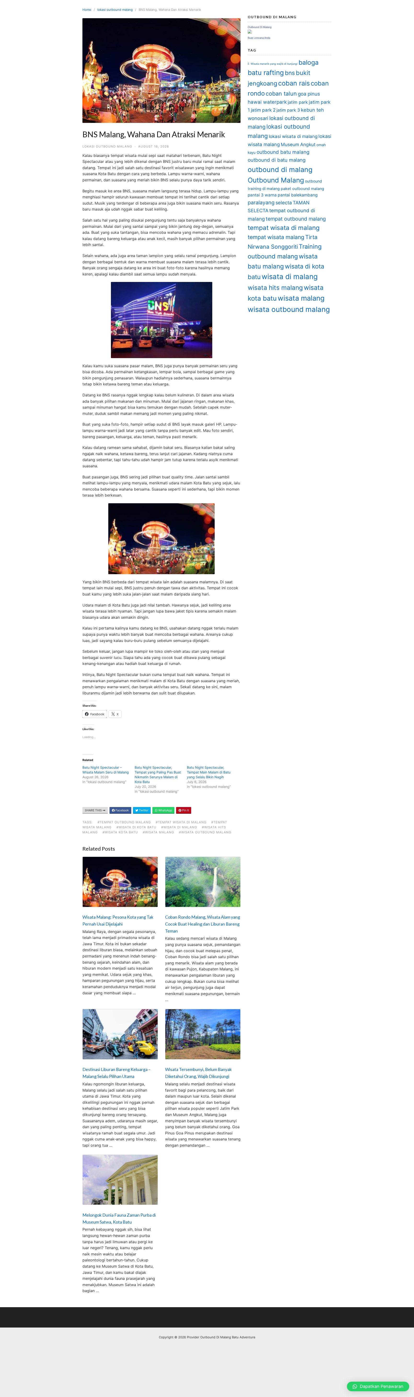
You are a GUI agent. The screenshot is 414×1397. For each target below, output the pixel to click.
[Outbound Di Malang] (250, 32)
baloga (309, 62)
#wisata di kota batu (136, 827)
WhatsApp (165, 810)
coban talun (281, 93)
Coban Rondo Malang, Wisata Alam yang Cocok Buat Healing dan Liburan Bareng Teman (202, 923)
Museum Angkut (298, 144)
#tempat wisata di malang (181, 822)
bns (290, 72)
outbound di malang (280, 169)
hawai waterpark (267, 102)
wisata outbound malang (289, 309)
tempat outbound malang (296, 219)
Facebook (122, 810)
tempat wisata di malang (284, 227)
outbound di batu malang (276, 160)
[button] (378, 1386)
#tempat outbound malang (124, 822)
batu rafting (266, 73)
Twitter (143, 810)
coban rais (294, 83)
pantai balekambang (298, 194)
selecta (284, 203)
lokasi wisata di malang (293, 136)
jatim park (298, 102)
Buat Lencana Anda (259, 37)
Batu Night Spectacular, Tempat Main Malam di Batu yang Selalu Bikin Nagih (208, 772)
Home (86, 9)
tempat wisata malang (276, 237)
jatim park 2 (263, 110)
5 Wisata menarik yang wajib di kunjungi (273, 63)
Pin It (185, 810)
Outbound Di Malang (259, 27)
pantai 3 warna (262, 194)
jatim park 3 (288, 110)
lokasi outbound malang (115, 9)
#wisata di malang (179, 827)
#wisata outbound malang (205, 832)
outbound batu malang (283, 152)
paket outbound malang (302, 188)
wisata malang (301, 298)
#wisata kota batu (120, 832)
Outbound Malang (276, 180)
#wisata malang (158, 832)
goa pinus (309, 94)
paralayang (261, 202)
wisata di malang (290, 276)
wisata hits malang (275, 287)
